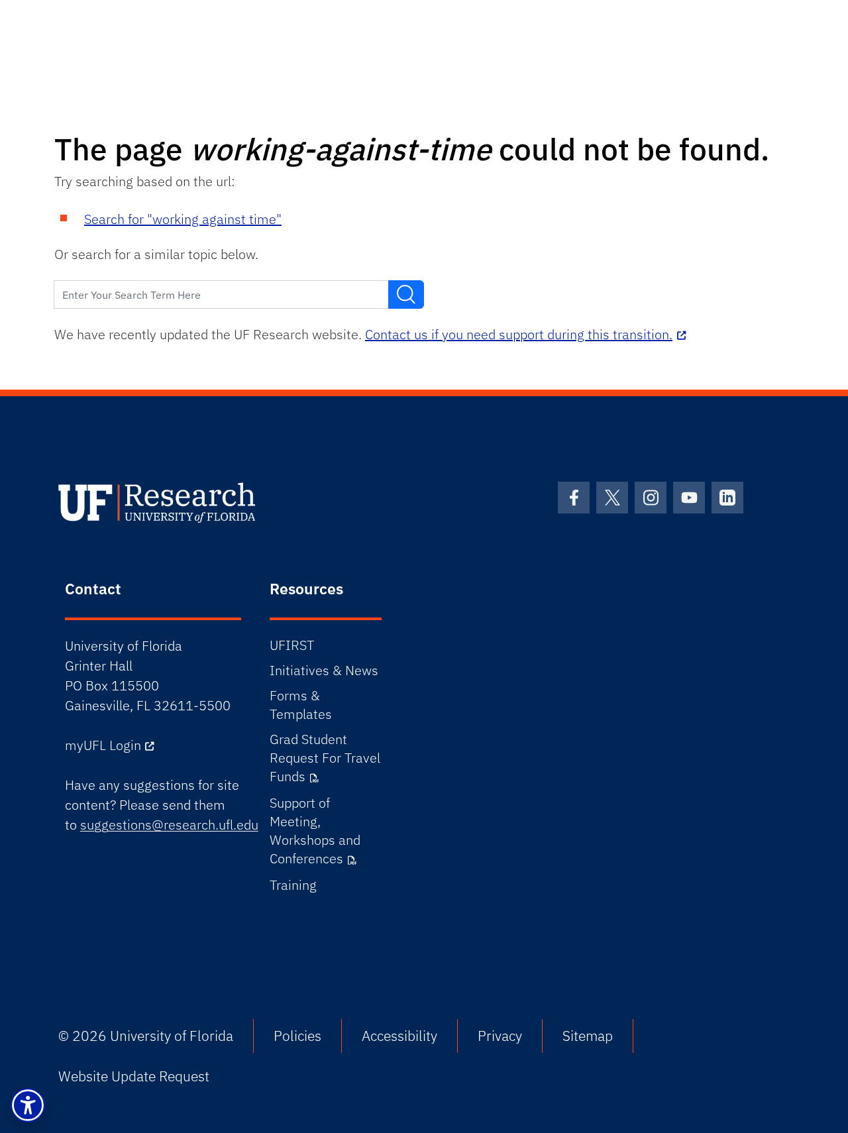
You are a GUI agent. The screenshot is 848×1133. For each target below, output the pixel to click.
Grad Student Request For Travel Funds (325, 757)
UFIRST (292, 645)
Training (293, 885)
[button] (28, 1105)
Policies (297, 1035)
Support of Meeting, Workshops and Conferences (315, 830)
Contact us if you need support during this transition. (518, 334)
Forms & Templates (301, 704)
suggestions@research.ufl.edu (169, 825)
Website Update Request (133, 1076)
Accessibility (399, 1035)
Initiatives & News (324, 670)
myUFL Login (103, 745)
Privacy (500, 1035)
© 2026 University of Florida (145, 1035)
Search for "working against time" (183, 219)
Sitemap (587, 1035)
